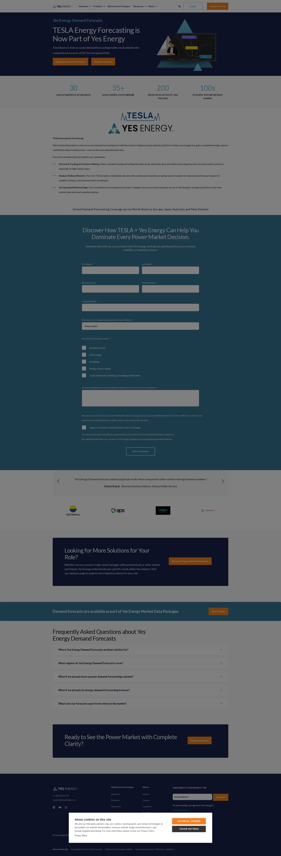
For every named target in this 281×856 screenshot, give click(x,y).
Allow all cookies (189, 821)
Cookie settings (189, 829)
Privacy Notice (81, 835)
